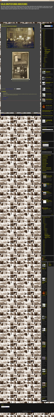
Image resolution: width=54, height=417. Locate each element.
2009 (44, 218)
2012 (44, 63)
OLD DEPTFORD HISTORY (14, 3)
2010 (44, 65)
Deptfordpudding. (44, 160)
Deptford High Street (48, 93)
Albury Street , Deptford (49, 105)
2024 (44, 33)
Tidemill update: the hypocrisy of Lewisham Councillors (49, 201)
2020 (44, 38)
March (45, 60)
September (45, 57)
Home (20, 114)
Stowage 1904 (46, 53)
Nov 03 (46, 230)
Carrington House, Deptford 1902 (48, 71)
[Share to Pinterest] (20, 88)
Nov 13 (46, 48)
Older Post (38, 114)
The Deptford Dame (46, 191)
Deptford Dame (44, 170)
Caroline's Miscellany (45, 163)
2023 (44, 250)
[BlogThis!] (17, 88)
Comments (44, 145)
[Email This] (16, 88)
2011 (44, 64)
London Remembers (45, 156)
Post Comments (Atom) (22, 116)
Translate (7, 407)
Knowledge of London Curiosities (46, 167)
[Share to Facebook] (19, 88)
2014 (44, 45)
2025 (44, 32)
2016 (44, 242)
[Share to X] (18, 88)
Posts (44, 144)
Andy (43, 258)
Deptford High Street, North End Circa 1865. (49, 82)
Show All (52, 214)
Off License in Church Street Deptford (47, 51)
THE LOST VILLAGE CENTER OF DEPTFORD (49, 99)
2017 (44, 41)
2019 (44, 39)
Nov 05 (46, 54)
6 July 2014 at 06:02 (5, 97)
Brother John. (45, 259)
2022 (44, 249)
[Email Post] (14, 88)
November (45, 47)
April (44, 59)
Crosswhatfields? (45, 199)
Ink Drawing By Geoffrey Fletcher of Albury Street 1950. (49, 121)
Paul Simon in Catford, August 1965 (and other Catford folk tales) (49, 176)
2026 (44, 31)
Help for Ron (46, 358)
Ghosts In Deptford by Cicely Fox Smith (47, 115)
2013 (44, 46)
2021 (44, 37)
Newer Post (2, 114)
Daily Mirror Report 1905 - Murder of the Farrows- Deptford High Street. (47, 111)
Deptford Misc (44, 166)
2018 (44, 40)
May (44, 58)
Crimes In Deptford (50, 265)
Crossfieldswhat (44, 159)
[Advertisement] (27, 16)
